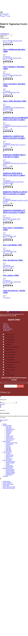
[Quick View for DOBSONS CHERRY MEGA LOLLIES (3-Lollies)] (11, 148)
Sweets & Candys (7, 425)
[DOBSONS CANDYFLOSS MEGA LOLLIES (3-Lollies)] (15, 127)
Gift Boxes (5, 476)
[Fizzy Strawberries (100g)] (9, 251)
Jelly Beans (8, 432)
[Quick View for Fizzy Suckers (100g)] (11, 268)
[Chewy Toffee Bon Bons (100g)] (11, 92)
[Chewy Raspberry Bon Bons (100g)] (12, 58)
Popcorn (8, 457)
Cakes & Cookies (7, 460)
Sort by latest (6, 485)
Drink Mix (8, 449)
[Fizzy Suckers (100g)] (8, 266)
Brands (4, 424)
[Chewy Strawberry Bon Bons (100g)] (12, 75)
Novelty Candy (9, 436)
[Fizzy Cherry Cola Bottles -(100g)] (11, 219)
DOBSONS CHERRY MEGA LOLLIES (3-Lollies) (14, 156)
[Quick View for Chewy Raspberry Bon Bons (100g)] (11, 60)
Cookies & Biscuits (10, 461)
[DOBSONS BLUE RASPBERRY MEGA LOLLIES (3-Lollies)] (15, 109)
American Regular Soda (11, 442)
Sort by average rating (8, 484)
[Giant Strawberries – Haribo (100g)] (12, 281)
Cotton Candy (9, 437)
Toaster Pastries (9, 466)
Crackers (8, 453)
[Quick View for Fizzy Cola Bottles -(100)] (11, 238)
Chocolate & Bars (10, 429)
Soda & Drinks (6, 441)
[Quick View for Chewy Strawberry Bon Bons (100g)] (11, 77)
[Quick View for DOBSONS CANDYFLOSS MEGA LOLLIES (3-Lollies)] (11, 129)
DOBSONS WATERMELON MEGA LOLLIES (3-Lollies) (14, 211)
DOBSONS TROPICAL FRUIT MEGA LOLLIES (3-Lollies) (15, 193)
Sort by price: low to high (9, 486)
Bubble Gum (9, 430)
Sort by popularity (7, 482)
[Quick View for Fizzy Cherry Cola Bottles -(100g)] (11, 221)
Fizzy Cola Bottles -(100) (12, 245)
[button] (6, 42)
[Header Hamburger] (1, 12)
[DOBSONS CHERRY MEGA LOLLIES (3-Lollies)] (15, 146)
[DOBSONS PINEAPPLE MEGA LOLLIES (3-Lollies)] (15, 164)
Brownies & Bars (10, 462)
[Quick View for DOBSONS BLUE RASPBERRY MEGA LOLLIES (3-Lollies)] (11, 111)
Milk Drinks (9, 450)
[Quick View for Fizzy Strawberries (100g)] (11, 253)
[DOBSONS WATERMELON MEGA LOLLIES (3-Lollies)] (15, 201)
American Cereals (10, 469)
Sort (1, 36)
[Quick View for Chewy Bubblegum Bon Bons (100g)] (11, 42)
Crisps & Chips (9, 454)
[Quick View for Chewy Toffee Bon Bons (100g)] (11, 94)
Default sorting (6, 481)
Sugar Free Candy (10, 438)
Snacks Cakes (9, 465)
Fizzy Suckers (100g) (11, 275)
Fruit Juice (8, 446)
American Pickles (10, 473)
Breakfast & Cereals (7, 468)
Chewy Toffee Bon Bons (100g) (14, 101)
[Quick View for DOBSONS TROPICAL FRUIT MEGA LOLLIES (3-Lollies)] (11, 185)
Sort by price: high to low (9, 488)
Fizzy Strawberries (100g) (13, 260)
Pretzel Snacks (9, 456)
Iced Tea (8, 445)
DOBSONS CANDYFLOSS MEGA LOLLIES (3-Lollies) (14, 137)
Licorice (8, 434)
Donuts (7, 464)
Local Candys (9, 440)
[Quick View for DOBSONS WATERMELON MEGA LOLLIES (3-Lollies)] (11, 203)
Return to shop (3, 420)
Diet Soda (8, 448)
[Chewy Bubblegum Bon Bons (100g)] (12, 40)
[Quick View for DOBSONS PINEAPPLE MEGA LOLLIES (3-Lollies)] (11, 166)
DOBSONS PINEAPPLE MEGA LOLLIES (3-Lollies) (14, 174)
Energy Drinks (9, 444)
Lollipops (8, 433)
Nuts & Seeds (9, 458)
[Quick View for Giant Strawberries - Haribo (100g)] (11, 284)
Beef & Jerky (9, 474)
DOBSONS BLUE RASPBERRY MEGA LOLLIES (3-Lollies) (15, 119)
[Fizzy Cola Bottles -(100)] (9, 236)
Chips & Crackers (7, 452)
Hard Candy (9, 428)
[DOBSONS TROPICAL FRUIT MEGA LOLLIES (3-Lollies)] (15, 183)
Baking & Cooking (10, 472)
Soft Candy (8, 426)
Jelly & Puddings (10, 470)
